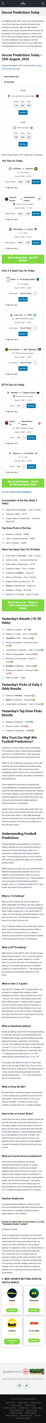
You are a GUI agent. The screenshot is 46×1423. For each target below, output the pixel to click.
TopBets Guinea (23, 1408)
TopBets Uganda (30, 1405)
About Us (38, 1415)
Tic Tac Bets (34, 1331)
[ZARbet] (12, 1297)
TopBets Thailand (11, 1415)
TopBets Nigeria (23, 1402)
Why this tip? (12, 188)
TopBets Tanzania (16, 1405)
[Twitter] (26, 1386)
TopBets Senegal (37, 1408)
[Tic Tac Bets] (34, 1327)
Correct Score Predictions (20, 492)
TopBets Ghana (36, 1402)
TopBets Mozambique (16, 1410)
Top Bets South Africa (29, 1399)
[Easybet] (12, 1327)
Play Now (11, 1310)
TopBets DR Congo (16, 1413)
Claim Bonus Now (12, 1341)
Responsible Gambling (23, 1418)
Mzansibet (34, 1300)
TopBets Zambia (31, 1410)
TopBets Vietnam (30, 1413)
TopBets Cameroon (9, 1408)
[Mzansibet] (34, 1297)
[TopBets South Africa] (23, 3)
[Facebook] (19, 1386)
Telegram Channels (25, 1415)
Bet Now (23, 112)
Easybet (12, 1331)
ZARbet (12, 1300)
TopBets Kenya (10, 1402)
